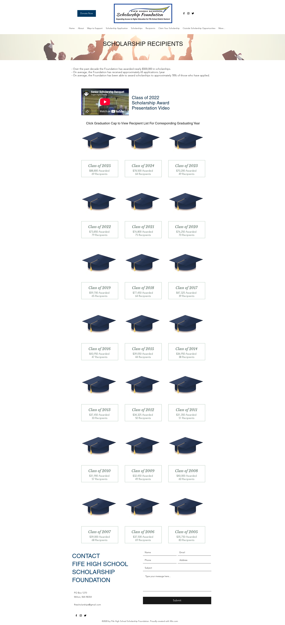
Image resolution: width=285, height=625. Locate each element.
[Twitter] (192, 13)
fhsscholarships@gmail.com (87, 604)
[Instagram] (188, 13)
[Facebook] (183, 13)
